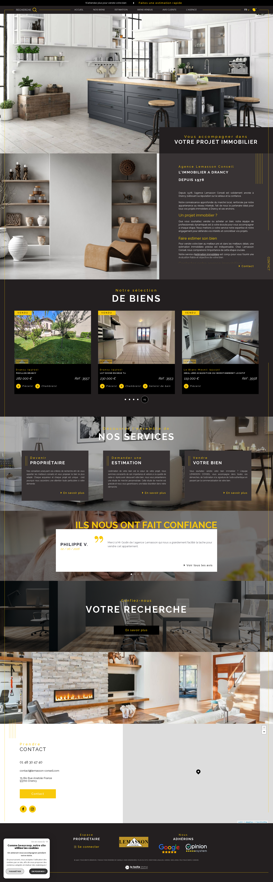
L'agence (191, 10)
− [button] (264, 734)
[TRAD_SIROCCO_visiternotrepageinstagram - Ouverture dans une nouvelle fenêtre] (32, 811)
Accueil (78, 10)
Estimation (121, 10)
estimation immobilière (207, 254)
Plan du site (143, 862)
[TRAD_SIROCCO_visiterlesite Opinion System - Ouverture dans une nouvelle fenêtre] (196, 850)
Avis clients (169, 10)
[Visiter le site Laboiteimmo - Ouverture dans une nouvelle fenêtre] (136, 873)
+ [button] (264, 730)
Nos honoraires (130, 862)
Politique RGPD (185, 862)
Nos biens (99, 10)
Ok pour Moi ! (38, 871)
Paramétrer (15, 871)
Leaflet (240, 824)
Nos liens (174, 862)
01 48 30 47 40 (31, 765)
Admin (167, 862)
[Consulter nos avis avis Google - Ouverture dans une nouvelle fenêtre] (169, 851)
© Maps (248, 824)
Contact (268, 264)
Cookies (195, 862)
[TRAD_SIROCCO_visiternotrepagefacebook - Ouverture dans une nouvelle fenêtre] (23, 811)
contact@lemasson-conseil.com (39, 773)
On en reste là (38, 842)
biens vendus (145, 10)
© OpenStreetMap (261, 824)
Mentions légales (156, 862)
